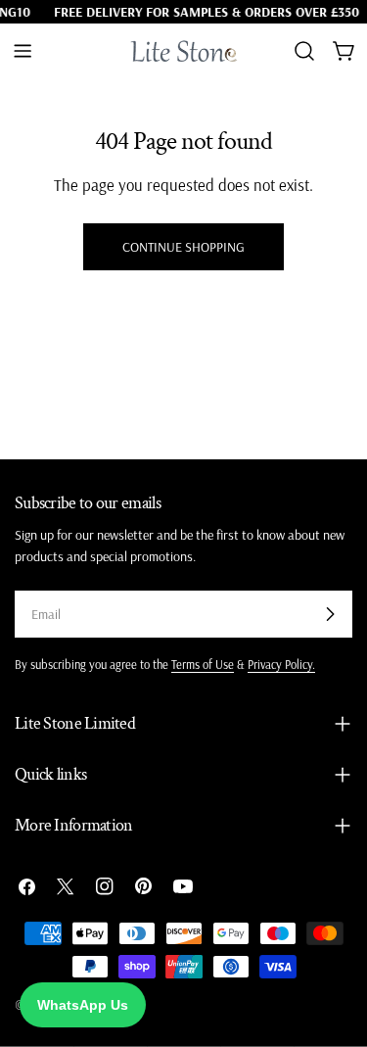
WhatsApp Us (82, 1005)
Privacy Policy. (281, 664)
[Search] (304, 51)
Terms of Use (202, 664)
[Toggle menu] (22, 51)
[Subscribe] (329, 614)
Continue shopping (183, 247)
